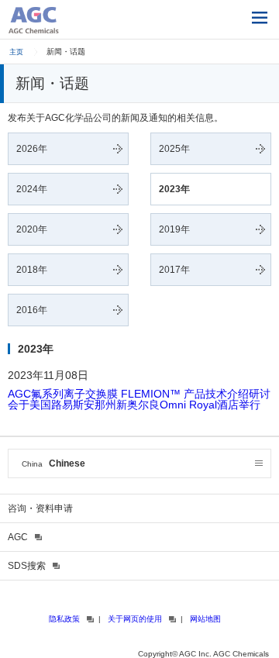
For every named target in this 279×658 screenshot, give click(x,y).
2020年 (31, 229)
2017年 (174, 269)
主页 (16, 52)
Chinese (53, 463)
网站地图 (205, 619)
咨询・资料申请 (40, 508)
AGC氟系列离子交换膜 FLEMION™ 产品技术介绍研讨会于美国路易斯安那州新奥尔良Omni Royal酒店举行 (139, 399)
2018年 (31, 269)
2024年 (31, 189)
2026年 (31, 148)
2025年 (174, 148)
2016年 (31, 310)
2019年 (174, 229)
